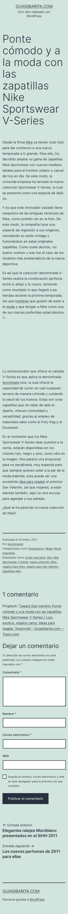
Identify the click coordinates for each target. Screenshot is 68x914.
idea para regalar (32, 482)
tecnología (10, 383)
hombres (22, 301)
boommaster (15, 544)
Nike (29, 142)
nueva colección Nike (43, 562)
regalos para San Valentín (42, 566)
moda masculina (35, 557)
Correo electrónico (17, 735)
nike (49, 557)
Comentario (11, 672)
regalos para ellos (13, 566)
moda (10, 307)
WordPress (36, 899)
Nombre (9, 714)
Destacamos (36, 548)
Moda (48, 548)
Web (5, 756)
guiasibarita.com (34, 6)
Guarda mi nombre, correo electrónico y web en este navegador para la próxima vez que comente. (36, 781)
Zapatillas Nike (11, 571)
